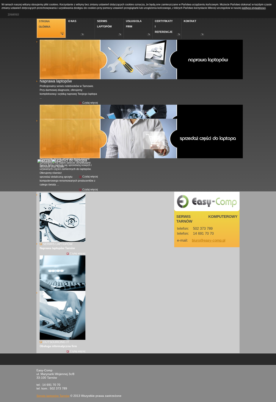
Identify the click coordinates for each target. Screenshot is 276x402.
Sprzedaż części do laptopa (63, 160)
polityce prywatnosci (254, 7)
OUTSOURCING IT (56, 342)
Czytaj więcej (90, 102)
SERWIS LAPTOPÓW (57, 244)
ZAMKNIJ (13, 14)
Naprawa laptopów (56, 81)
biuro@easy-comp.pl (208, 240)
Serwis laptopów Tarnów (52, 395)
